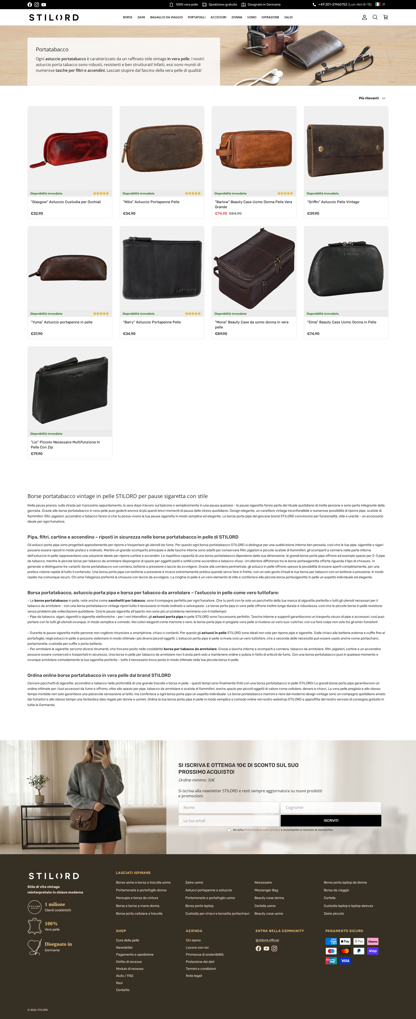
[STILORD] (53, 17)
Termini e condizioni (201, 969)
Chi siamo (193, 940)
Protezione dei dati (200, 962)
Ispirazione (270, 17)
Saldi (288, 17)
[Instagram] (36, 4)
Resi (119, 983)
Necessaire (263, 882)
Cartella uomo (265, 906)
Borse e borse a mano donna (137, 906)
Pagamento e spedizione (135, 954)
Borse (127, 17)
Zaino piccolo (334, 914)
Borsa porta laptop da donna (345, 882)
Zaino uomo (194, 882)
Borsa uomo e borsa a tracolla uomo (143, 882)
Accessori (219, 17)
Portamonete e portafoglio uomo (210, 898)
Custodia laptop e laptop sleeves (348, 906)
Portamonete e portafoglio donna (141, 890)
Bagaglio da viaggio (166, 17)
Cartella (330, 898)
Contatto (123, 990)
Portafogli (197, 17)
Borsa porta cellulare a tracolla (139, 914)
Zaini (141, 17)
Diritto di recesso (129, 962)
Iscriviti (331, 821)
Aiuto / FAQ (124, 976)
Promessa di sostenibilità (205, 954)
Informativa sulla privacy (263, 830)
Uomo (251, 17)
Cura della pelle (127, 940)
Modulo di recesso (129, 969)
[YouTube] (43, 4)
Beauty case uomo (268, 914)
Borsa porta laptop (199, 906)
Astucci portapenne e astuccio (208, 890)
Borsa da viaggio (336, 890)
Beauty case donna (269, 898)
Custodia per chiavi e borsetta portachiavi (217, 914)
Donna (237, 17)
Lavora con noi (197, 948)
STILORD (42, 1010)
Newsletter (124, 948)
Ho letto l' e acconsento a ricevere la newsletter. (283, 830)
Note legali (194, 976)
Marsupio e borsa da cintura (137, 898)
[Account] (363, 17)
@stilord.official (267, 940)
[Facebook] (29, 4)
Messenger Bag (266, 890)
